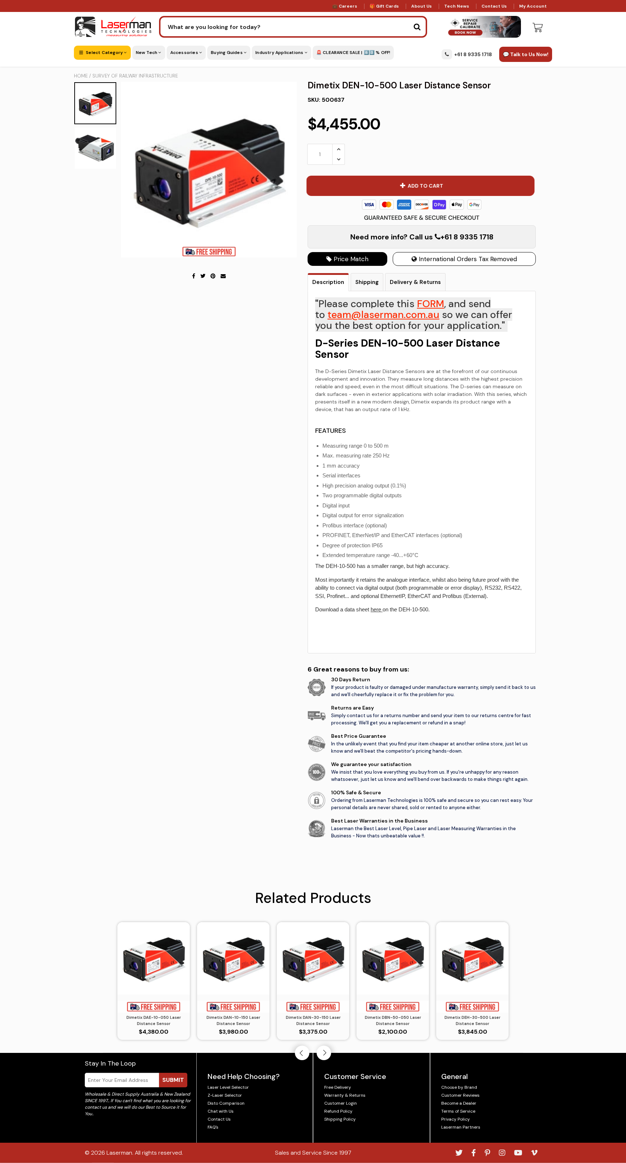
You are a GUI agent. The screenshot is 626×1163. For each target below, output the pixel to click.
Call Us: (313, 621)
